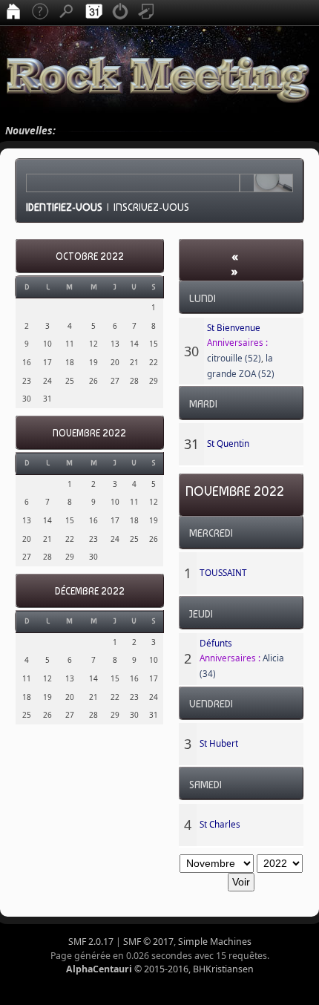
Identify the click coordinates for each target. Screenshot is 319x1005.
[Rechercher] (66, 12)
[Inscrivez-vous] (147, 12)
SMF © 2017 (148, 941)
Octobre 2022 (90, 256)
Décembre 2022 (90, 591)
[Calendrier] (93, 12)
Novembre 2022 (89, 433)
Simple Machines (214, 941)
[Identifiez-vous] (120, 12)
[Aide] (40, 12)
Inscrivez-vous (151, 207)
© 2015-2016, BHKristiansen (160, 969)
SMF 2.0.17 (91, 941)
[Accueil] (13, 12)
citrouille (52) (234, 358)
